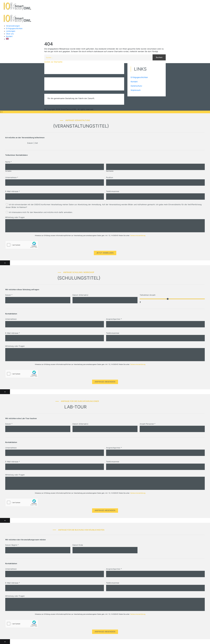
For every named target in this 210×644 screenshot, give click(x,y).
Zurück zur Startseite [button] (53, 62)
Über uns (10, 34)
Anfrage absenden (105, 382)
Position (109, 177)
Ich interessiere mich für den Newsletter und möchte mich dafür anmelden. (41, 212)
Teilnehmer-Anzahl (147, 295)
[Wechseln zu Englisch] (18, 39)
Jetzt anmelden (105, 253)
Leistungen (10, 31)
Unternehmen (11, 177)
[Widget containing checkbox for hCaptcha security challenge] (21, 245)
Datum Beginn (12, 545)
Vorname (8, 171)
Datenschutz (136, 86)
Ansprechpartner (114, 319)
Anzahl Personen (147, 424)
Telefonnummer (112, 191)
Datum (8, 295)
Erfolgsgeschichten (14, 28)
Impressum (136, 90)
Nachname (109, 171)
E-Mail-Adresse (12, 191)
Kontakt (9, 36)
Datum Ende (78, 545)
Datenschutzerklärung (137, 235)
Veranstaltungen (13, 26)
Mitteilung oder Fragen (15, 217)
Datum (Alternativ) (80, 295)
